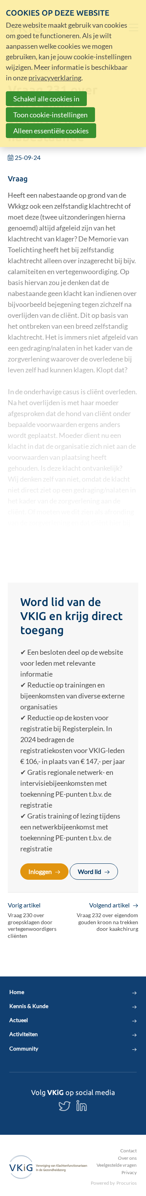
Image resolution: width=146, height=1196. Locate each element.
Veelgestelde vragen (117, 1165)
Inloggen (40, 871)
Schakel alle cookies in (46, 98)
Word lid (89, 871)
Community (23, 1048)
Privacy (129, 1172)
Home (16, 992)
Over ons (127, 1158)
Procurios (126, 1183)
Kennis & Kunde (28, 1006)
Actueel (18, 1020)
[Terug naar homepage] (48, 1167)
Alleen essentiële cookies (51, 130)
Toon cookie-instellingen (50, 114)
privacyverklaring (54, 77)
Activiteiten (23, 1034)
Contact (128, 1150)
